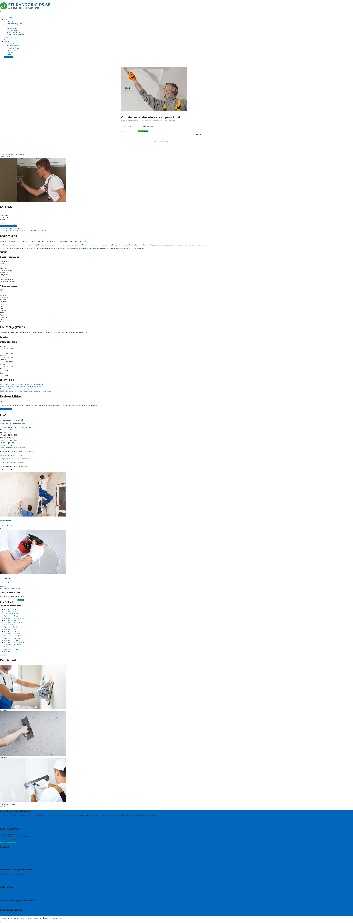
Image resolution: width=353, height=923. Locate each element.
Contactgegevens (22, 230)
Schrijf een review (6, 409)
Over (2, 230)
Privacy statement (26, 918)
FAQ (45, 230)
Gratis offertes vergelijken (8, 226)
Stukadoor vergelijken (14, 24)
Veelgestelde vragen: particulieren (11, 892)
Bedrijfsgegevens (10, 230)
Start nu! (20, 600)
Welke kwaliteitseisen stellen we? (11, 821)
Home (6, 15)
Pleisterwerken (8, 26)
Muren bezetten (12, 28)
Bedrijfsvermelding (6, 880)
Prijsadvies (3, 905)
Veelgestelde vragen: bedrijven (10, 882)
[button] (11, 420)
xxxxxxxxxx (4, 295)
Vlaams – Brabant (6, 858)
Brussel (9, 55)
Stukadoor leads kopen (8, 878)
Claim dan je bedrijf (59, 332)
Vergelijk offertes (143, 131)
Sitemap (16, 918)
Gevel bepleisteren (13, 32)
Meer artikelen (4, 806)
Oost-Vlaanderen (13, 48)
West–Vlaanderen (13, 46)
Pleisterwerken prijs (10, 37)
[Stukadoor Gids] (25, 9)
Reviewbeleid (56, 918)
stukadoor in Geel (15, 241)
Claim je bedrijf (5, 157)
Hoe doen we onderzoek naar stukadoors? (14, 824)
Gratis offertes (8, 57)
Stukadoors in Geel (12, 154)
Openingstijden (33, 230)
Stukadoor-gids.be (6, 918)
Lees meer (3, 252)
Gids (5, 19)
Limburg (10, 52)
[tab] (176, 420)
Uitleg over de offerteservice (9, 894)
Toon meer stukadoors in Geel (10, 589)
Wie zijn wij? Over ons (7, 819)
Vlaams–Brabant (12, 50)
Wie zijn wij (11, 17)
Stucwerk (7, 39)
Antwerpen (11, 43)
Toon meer (3, 655)
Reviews (41, 230)
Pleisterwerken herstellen (15, 35)
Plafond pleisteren (13, 30)
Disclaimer (47, 918)
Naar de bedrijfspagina (161, 141)
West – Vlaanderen (6, 854)
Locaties (6, 41)
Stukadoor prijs (9, 21)
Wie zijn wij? (4, 914)
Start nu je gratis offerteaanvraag (84, 249)
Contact (2, 896)
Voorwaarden (38, 918)
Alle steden (3, 865)
